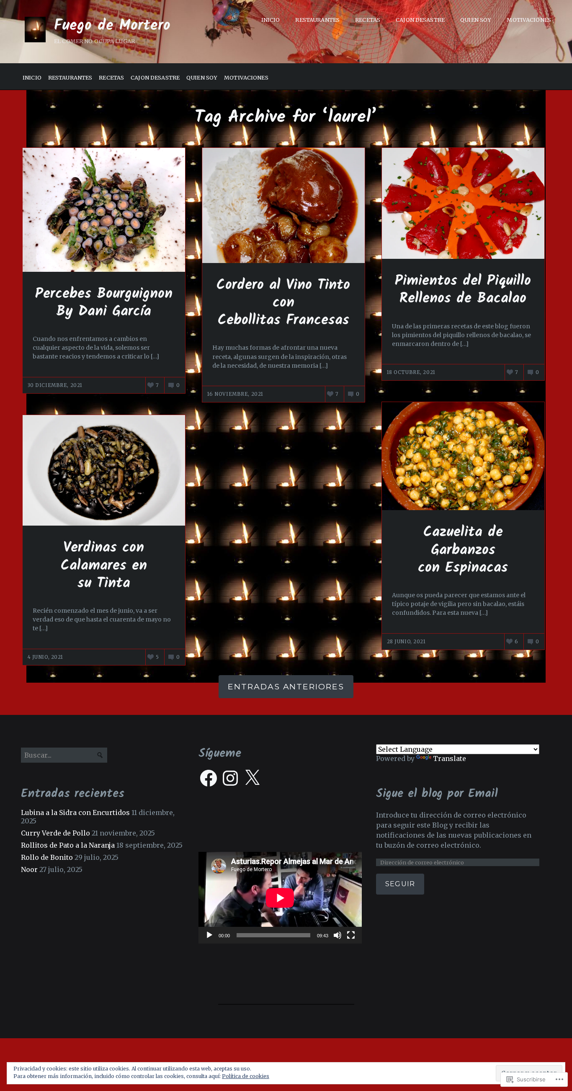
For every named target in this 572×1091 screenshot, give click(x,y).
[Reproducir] (209, 935)
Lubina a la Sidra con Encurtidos (75, 812)
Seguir (400, 884)
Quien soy (475, 19)
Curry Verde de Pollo (55, 833)
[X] (252, 778)
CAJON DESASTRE (420, 19)
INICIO (270, 19)
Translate (449, 758)
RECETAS (367, 19)
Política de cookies (245, 1076)
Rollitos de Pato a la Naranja (68, 845)
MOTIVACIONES (529, 19)
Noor (29, 869)
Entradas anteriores (286, 686)
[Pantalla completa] (351, 935)
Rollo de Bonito (47, 857)
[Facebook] (208, 778)
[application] (280, 898)
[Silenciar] (337, 935)
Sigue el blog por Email (437, 793)
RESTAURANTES (317, 19)
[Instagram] (230, 778)
